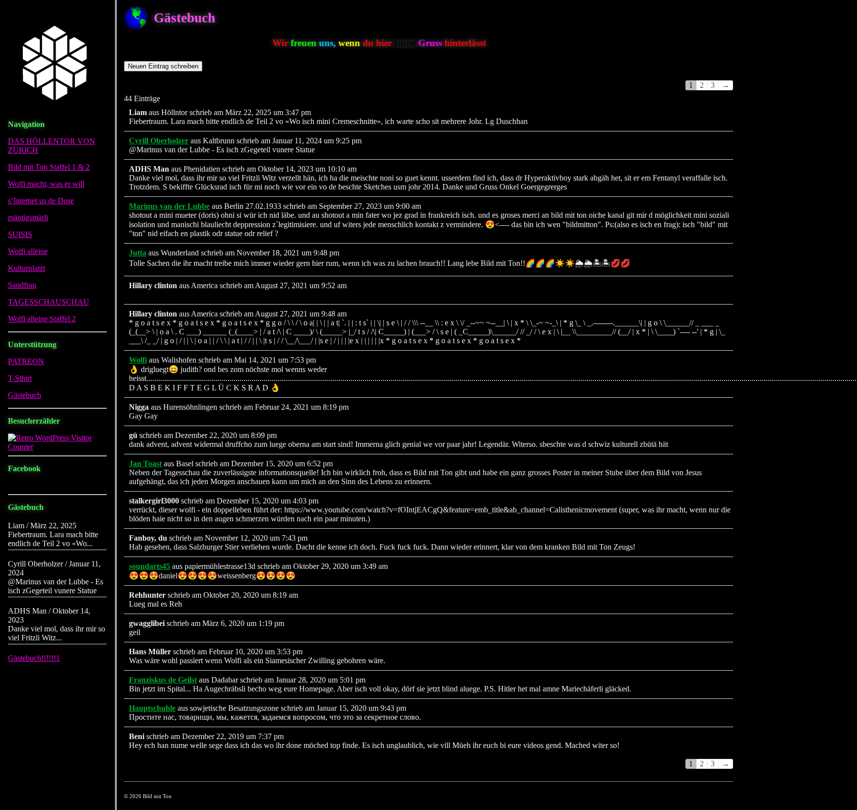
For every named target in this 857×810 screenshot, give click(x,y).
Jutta (137, 253)
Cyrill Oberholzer (158, 140)
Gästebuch (24, 395)
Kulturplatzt (26, 268)
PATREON (26, 361)
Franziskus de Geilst (163, 680)
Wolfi (138, 360)
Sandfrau (22, 285)
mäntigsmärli (28, 217)
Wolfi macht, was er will (46, 184)
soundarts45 (149, 566)
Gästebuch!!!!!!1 (34, 658)
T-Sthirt (20, 378)
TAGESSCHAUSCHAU (48, 302)
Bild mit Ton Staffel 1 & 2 (49, 167)
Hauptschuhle (152, 708)
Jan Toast (145, 463)
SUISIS (20, 234)
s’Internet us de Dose (41, 200)
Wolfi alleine (28, 251)
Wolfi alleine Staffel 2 (42, 318)
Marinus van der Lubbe (169, 206)
